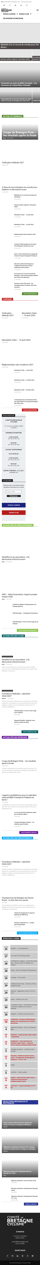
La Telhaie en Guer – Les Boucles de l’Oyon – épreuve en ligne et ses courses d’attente (24, 1006)
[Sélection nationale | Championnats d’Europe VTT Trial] (5, 1198)
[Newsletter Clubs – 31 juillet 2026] (7, 383)
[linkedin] (21, 5)
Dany (4, 138)
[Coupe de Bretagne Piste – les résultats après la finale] (20, 130)
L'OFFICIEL (7, 299)
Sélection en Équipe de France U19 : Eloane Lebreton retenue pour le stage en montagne (19, 1148)
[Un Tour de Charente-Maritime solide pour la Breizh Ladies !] (7, 815)
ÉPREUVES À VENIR (11, 938)
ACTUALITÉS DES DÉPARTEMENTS (17, 838)
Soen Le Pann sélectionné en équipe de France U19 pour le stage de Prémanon (17, 1124)
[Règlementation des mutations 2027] (7, 237)
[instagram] (27, 5)
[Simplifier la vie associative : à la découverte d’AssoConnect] (20, 542)
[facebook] (10, 5)
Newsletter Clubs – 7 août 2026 (23, 370)
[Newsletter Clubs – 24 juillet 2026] (7, 392)
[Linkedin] (17, 1256)
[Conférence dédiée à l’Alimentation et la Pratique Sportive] (6, 607)
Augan (13, 1065)
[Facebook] (7, 1256)
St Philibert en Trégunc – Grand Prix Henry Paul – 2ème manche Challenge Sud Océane (24, 963)
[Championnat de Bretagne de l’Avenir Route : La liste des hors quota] (20, 887)
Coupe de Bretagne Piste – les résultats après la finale (20, 134)
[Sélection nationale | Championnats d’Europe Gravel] (5, 1190)
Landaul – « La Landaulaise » (19, 948)
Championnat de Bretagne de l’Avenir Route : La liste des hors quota (18, 899)
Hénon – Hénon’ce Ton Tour (19, 999)
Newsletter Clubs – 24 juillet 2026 (24, 390)
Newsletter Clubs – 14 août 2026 (23, 214)
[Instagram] (12, 1256)
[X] (27, 1256)
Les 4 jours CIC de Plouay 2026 (20, 955)
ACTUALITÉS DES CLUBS (13, 636)
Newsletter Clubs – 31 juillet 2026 (24, 380)
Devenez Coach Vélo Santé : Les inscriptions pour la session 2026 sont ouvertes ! (25, 285)
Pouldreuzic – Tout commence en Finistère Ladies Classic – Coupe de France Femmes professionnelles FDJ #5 (23, 1043)
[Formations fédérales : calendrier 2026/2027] (20, 682)
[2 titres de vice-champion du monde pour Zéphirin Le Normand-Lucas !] (20, 176)
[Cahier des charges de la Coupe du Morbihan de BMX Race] (7, 915)
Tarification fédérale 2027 (13, 162)
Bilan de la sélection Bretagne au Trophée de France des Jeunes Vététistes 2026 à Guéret (24, 265)
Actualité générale (12, 116)
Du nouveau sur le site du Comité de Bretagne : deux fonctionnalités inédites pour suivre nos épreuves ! (26, 275)
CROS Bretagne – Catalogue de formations (25, 613)
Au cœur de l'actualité (7, 656)
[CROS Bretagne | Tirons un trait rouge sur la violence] (6, 624)
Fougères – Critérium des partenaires (22, 1014)
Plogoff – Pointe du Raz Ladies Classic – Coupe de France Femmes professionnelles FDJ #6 (23, 1079)
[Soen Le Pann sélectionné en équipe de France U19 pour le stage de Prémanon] (7, 257)
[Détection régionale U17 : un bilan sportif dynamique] (7, 925)
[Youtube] (32, 1256)
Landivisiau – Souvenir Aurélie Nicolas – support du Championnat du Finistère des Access (23, 1021)
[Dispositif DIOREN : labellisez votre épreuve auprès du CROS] (7, 723)
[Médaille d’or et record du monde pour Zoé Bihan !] (20, 36)
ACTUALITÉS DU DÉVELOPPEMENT (17, 525)
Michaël (4, 698)
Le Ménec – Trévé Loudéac (19, 1072)
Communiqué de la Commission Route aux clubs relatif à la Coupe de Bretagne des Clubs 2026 (26, 401)
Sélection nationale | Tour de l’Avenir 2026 (23, 1180)
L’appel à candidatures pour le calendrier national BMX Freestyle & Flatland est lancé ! (19, 797)
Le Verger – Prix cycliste (18, 977)
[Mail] (22, 1256)
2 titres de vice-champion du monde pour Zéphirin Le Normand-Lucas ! (19, 188)
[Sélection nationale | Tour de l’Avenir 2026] (5, 1182)
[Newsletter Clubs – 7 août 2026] (7, 373)
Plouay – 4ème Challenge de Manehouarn (24, 970)
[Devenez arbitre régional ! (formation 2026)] (16, 57)
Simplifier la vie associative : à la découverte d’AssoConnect (15, 558)
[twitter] (4, 5)
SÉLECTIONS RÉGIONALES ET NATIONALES (15, 1102)
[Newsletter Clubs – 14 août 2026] (7, 217)
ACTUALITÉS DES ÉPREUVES (15, 737)
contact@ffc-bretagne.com (11, 1)
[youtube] (15, 5)
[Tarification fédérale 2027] (20, 151)
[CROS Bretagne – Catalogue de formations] (6, 615)
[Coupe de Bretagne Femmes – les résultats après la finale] (7, 825)
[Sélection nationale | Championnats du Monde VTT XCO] (20, 1166)
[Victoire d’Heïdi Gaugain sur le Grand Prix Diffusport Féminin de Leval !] (7, 247)
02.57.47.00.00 (27, 1)
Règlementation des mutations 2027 (25, 234)
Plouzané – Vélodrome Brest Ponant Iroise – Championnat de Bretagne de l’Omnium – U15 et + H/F (23, 1057)
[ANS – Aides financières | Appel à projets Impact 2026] (20, 579)
